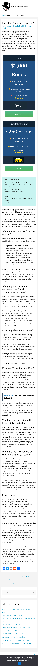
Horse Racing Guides (9, 26)
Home (4, 15)
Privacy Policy (5, 655)
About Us (34, 655)
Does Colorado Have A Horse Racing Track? (16, 628)
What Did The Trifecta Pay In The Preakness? (17, 643)
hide (18, 180)
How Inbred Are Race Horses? (12, 615)
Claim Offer (19, 114)
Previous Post (12, 576)
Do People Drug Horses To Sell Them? (14, 637)
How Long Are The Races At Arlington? (14, 624)
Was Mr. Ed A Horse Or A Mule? (12, 634)
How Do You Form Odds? (10, 631)
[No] (36, 660)
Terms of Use (16, 655)
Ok (19, 663)
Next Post (25, 576)
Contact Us (25, 655)
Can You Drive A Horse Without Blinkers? (15, 640)
